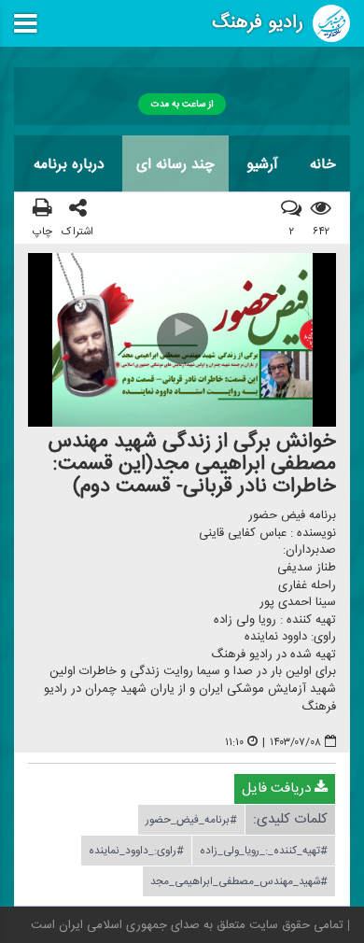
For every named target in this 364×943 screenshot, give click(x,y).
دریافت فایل (278, 788)
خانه (323, 164)
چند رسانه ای (175, 164)
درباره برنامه (69, 164)
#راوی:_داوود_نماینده (136, 850)
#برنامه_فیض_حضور (191, 819)
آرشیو (262, 164)
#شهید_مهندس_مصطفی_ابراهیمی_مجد (239, 881)
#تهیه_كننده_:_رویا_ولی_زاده (264, 850)
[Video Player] (182, 340)
